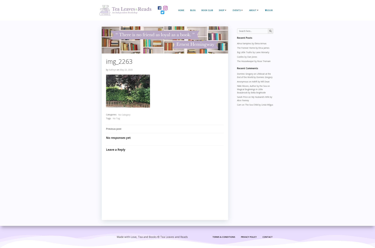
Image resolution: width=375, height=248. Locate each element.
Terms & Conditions (223, 237)
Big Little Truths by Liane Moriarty (253, 52)
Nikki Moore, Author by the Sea (252, 86)
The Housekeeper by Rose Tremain (254, 61)
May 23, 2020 (126, 69)
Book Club (207, 10)
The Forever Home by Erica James (253, 47)
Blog (193, 10)
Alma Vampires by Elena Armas (251, 43)
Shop (221, 10)
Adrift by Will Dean (261, 81)
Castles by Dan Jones (247, 56)
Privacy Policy (249, 237)
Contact (267, 237)
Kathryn (112, 69)
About (252, 10)
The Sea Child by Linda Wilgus (259, 104)
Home (181, 10)
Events (237, 10)
